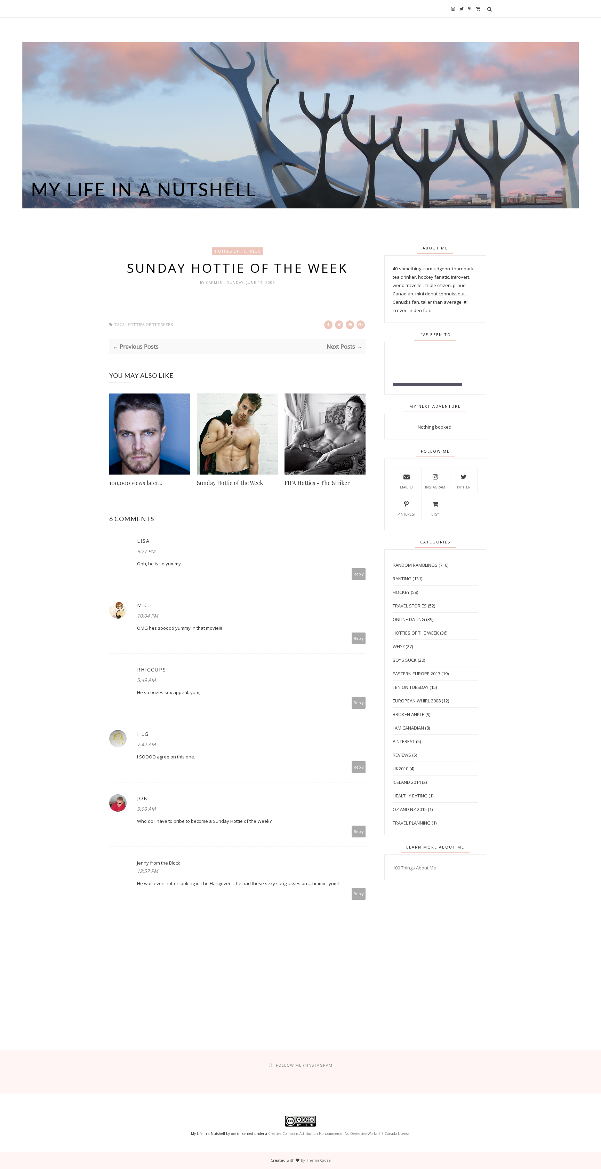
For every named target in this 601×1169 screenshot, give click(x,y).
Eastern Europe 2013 (416, 673)
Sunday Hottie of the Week (230, 482)
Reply (359, 574)
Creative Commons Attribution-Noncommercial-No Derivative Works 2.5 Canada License (338, 1133)
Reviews (402, 755)
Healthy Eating (410, 796)
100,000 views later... (135, 482)
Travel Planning (412, 823)
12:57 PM (147, 871)
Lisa (143, 541)
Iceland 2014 (407, 782)
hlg (143, 734)
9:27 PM (146, 551)
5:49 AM (146, 680)
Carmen (215, 282)
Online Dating (409, 619)
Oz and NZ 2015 (410, 809)
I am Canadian (408, 728)
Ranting (402, 578)
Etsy (435, 514)
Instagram (435, 487)
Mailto (406, 487)
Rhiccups (151, 669)
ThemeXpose (318, 1160)
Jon (142, 798)
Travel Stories (410, 606)
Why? (398, 646)
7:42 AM (146, 744)
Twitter (464, 487)
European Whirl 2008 (417, 701)
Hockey (401, 592)
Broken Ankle (408, 714)
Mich (144, 605)
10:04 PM (147, 615)
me (233, 1133)
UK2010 (400, 768)
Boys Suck (405, 660)
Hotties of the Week (237, 251)
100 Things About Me (414, 868)
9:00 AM (146, 808)
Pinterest (407, 514)
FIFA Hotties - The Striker (317, 482)
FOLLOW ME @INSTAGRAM (304, 1065)
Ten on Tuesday (410, 687)
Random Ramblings (415, 565)
